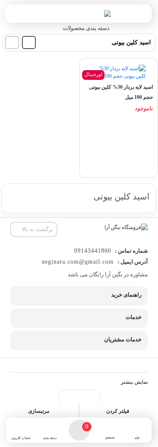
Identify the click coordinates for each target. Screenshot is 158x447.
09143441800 (92, 251)
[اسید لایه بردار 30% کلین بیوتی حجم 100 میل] (118, 72)
